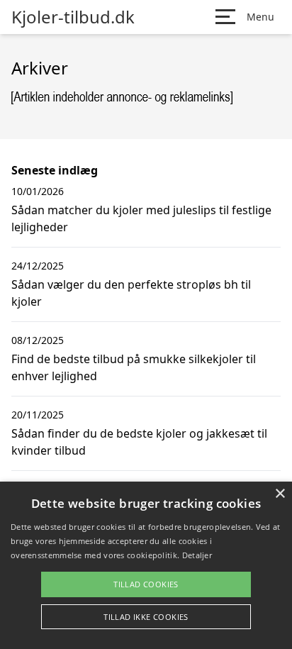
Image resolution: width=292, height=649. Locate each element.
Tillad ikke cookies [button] (146, 616)
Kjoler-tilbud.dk (73, 17)
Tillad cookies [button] (146, 584)
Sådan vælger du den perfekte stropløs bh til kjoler (131, 293)
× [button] (279, 494)
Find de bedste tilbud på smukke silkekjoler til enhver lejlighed (133, 367)
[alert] (146, 565)
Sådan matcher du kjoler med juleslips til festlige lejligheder (141, 218)
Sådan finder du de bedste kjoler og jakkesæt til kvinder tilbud (139, 442)
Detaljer (197, 555)
